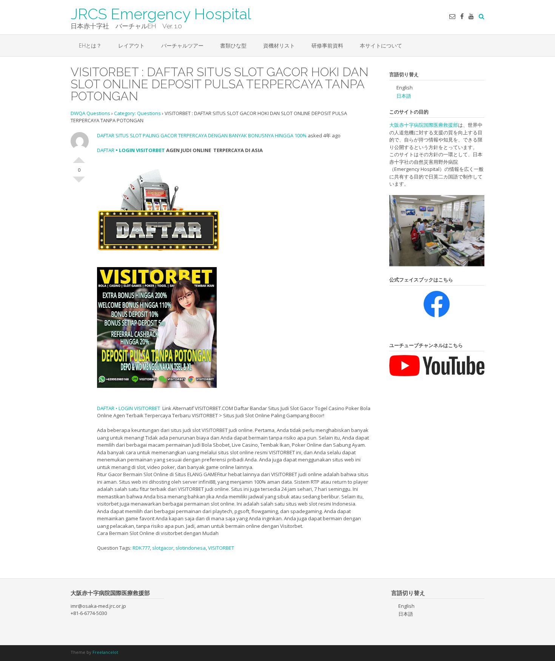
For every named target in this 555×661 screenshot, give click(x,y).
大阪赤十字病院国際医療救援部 (423, 124)
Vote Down (79, 183)
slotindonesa (191, 547)
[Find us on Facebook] (462, 16)
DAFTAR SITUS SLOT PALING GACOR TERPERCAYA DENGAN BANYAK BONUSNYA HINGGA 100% (202, 135)
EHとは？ (90, 45)
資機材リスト (279, 45)
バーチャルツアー (182, 45)
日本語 (403, 95)
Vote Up (79, 157)
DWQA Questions (90, 113)
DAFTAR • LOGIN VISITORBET (128, 408)
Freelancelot (105, 652)
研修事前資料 (327, 45)
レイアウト (131, 45)
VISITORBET (221, 547)
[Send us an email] (452, 16)
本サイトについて (381, 45)
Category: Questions (137, 113)
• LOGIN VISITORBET (139, 150)
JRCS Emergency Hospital (161, 13)
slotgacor (162, 547)
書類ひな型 (233, 45)
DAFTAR (105, 150)
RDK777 (141, 547)
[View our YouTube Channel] (471, 16)
